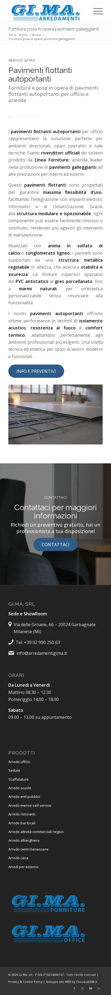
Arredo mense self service (29, 805)
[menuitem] (95, 11)
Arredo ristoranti (21, 814)
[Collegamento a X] (82, 988)
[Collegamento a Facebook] (74, 988)
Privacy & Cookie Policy (25, 982)
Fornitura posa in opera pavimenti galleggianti (53, 29)
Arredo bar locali (21, 823)
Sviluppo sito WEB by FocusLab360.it (71, 982)
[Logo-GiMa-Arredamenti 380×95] (46, 11)
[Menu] (95, 11)
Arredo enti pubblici (24, 796)
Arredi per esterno (23, 866)
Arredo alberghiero (24, 840)
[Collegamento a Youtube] (90, 988)
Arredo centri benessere (28, 849)
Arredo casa (18, 857)
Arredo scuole (19, 787)
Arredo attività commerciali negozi (36, 831)
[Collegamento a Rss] (99, 988)
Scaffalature (18, 779)
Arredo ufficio (19, 761)
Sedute (14, 770)
